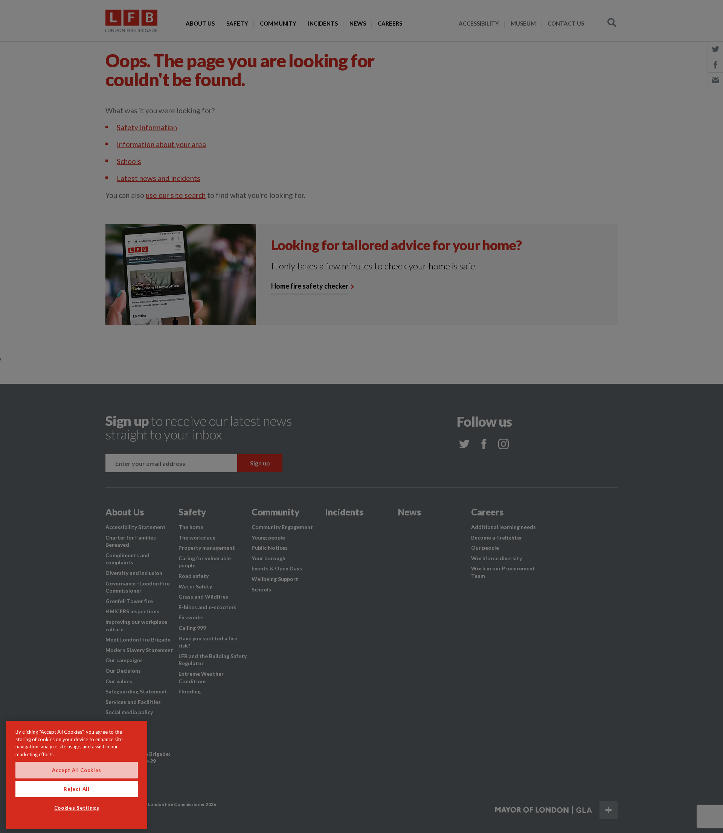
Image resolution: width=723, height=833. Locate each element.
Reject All (77, 789)
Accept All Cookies (76, 770)
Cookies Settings (76, 808)
